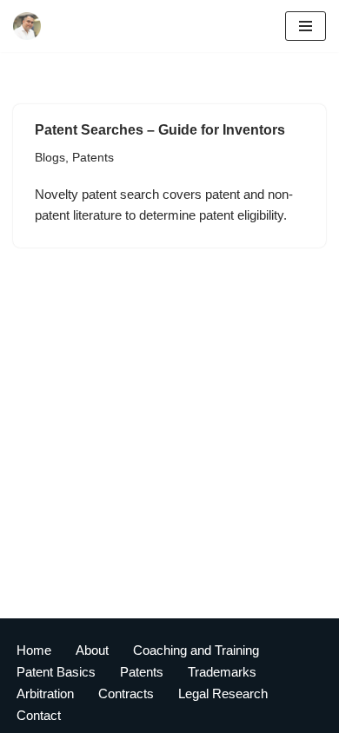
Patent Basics (56, 671)
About (92, 650)
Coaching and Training (196, 650)
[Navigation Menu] (305, 26)
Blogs (50, 157)
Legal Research (223, 693)
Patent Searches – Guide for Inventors (160, 129)
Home (34, 650)
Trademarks (222, 671)
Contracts (126, 693)
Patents (93, 157)
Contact (39, 715)
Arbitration (45, 693)
